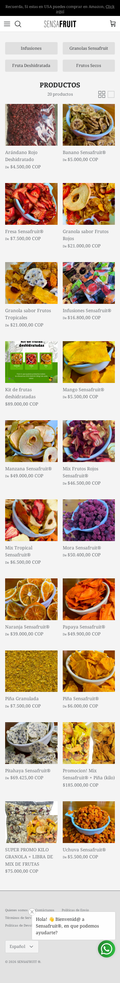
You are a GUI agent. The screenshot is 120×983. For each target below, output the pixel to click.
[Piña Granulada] (31, 671)
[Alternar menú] (7, 24)
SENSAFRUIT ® (28, 961)
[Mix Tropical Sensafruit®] (31, 520)
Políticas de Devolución (23, 925)
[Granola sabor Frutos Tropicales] (31, 283)
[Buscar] (21, 24)
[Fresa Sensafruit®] (31, 204)
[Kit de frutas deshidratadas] (31, 362)
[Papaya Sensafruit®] (89, 599)
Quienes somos (16, 910)
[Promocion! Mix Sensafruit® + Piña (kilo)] (89, 743)
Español (17, 946)
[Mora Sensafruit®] (89, 520)
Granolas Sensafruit (88, 48)
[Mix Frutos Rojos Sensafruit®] (89, 441)
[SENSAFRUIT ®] (60, 23)
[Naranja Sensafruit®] (31, 599)
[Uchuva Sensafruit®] (89, 822)
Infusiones (31, 48)
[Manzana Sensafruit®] (31, 441)
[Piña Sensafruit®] (89, 671)
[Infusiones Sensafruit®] (89, 283)
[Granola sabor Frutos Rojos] (89, 204)
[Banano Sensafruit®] (89, 125)
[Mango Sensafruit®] (89, 362)
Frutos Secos (88, 65)
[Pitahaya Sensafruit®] (31, 743)
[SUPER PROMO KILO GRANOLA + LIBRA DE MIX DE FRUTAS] (31, 822)
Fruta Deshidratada (31, 65)
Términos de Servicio (21, 917)
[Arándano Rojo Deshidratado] (31, 125)
